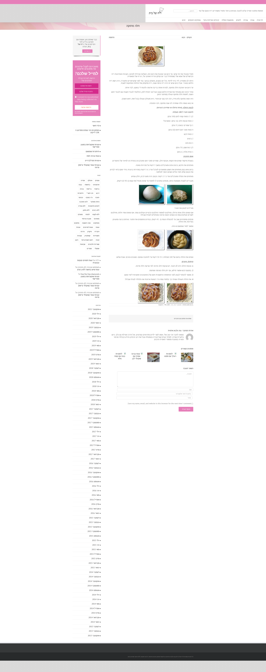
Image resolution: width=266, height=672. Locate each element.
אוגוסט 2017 (94, 427)
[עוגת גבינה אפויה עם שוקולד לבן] (133, 354)
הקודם (189, 37)
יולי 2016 (95, 486)
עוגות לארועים (88, 227)
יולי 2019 (95, 336)
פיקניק (89, 231)
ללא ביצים (95, 210)
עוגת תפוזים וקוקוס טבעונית (88, 261)
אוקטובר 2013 (93, 635)
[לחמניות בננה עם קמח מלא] (115, 354)
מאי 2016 (95, 495)
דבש (97, 193)
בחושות (87, 185)
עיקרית (97, 231)
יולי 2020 (95, 314)
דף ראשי (96, 125)
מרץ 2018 (95, 400)
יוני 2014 (95, 599)
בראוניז (96, 189)
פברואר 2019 (94, 359)
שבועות (82, 244)
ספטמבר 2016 (93, 477)
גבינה (82, 189)
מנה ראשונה (86, 223)
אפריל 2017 (94, 445)
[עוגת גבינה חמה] (186, 354)
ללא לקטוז (95, 214)
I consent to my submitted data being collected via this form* (86, 99)
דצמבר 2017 (94, 409)
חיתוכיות (81, 193)
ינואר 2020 (95, 323)
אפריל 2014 (94, 608)
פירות (83, 231)
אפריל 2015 (94, 554)
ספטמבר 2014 (93, 585)
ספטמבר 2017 (93, 422)
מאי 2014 (95, 604)
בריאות (89, 189)
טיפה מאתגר (94, 202)
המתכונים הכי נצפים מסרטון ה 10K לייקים (87, 131)
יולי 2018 (95, 382)
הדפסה (111, 37)
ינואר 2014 (95, 622)
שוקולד (97, 248)
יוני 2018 (95, 386)
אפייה (83, 180)
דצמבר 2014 (94, 572)
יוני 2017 (95, 436)
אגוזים (97, 180)
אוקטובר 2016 (93, 472)
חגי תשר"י (89, 193)
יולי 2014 (95, 595)
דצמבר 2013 (94, 626)
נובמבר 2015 (94, 522)
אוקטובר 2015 (93, 527)
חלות (168, 305)
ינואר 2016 (95, 513)
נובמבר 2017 (94, 413)
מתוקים (76, 223)
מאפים (80, 214)
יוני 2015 (95, 545)
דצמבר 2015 (94, 518)
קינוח (97, 240)
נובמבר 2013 (94, 631)
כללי (165, 305)
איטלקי (90, 180)
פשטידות (96, 236)
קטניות (79, 236)
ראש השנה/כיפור (87, 240)
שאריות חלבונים (93, 244)
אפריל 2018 (94, 395)
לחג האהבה (83, 202)
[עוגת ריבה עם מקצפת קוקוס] (151, 354)
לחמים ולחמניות (93, 206)
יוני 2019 (95, 341)
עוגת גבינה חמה (93, 156)
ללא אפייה (81, 206)
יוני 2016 (95, 490)
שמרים (89, 248)
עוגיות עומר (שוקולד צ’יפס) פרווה (88, 166)
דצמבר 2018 (94, 368)
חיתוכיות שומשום (92, 151)
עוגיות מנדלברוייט (92, 160)
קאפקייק (87, 236)
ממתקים (96, 223)
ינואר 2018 (95, 404)
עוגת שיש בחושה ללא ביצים (88, 269)
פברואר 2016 (94, 508)
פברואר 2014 (94, 617)
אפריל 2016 (94, 499)
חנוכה (97, 197)
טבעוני (80, 197)
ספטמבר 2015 (93, 531)
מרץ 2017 (95, 450)
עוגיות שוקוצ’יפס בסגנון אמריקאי (90, 145)
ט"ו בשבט (89, 197)
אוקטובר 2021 (93, 309)
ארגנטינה (96, 185)
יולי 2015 (95, 540)
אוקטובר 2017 (93, 418)
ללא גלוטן (86, 210)
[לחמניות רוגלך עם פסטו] (168, 354)
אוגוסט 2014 (94, 590)
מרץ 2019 (95, 354)
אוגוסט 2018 (94, 377)
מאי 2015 (95, 549)
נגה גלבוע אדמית (187, 305)
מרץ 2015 (95, 558)
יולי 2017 (95, 431)
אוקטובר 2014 (93, 581)
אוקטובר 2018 (93, 373)
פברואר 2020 (94, 318)
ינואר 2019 (95, 363)
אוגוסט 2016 (94, 481)
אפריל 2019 (94, 350)
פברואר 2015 (94, 563)
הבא (183, 37)
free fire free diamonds (90, 274)
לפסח (88, 214)
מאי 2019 (95, 345)
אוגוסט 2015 (94, 536)
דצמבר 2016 (94, 463)
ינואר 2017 (95, 459)
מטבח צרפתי (86, 219)
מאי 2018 (95, 391)
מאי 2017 (95, 440)
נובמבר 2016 (94, 468)
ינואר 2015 (95, 567)
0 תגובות (160, 305)
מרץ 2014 (95, 613)
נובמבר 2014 (94, 576)
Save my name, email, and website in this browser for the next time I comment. (159, 404)
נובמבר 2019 (94, 327)
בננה (80, 185)
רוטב (76, 240)
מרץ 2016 (95, 504)
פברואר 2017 (94, 454)
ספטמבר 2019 (93, 332)
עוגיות (78, 227)
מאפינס (96, 219)
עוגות (97, 227)
